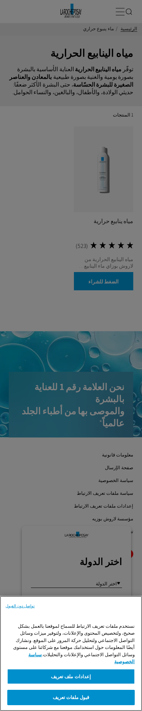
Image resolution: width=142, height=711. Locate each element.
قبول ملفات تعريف (71, 697)
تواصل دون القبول (20, 605)
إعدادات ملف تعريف (71, 676)
